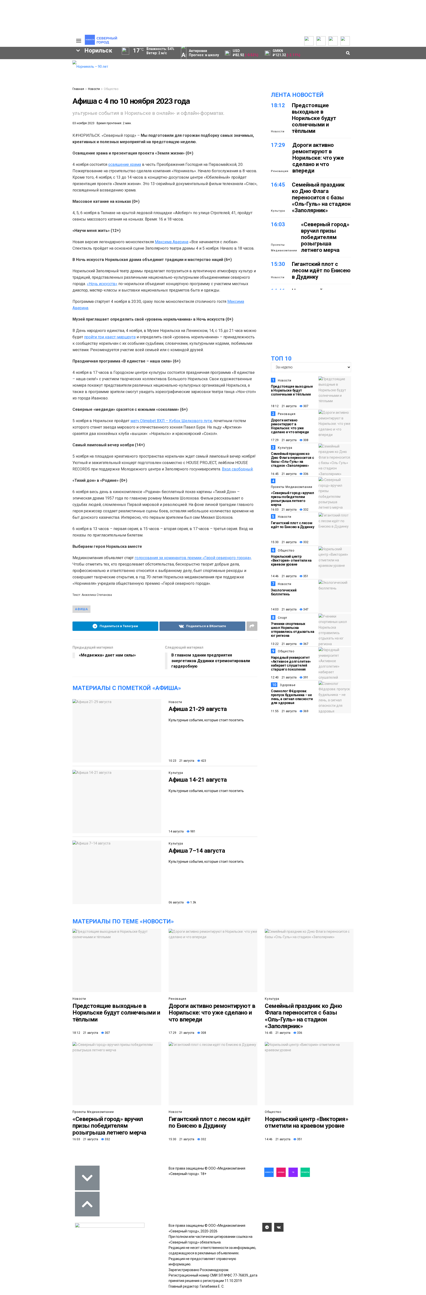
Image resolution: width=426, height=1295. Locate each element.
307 (305, 406)
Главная (78, 89)
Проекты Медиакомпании (284, 247)
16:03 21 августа (284, 509)
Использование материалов (49, 85)
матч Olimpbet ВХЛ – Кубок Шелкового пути (171, 420)
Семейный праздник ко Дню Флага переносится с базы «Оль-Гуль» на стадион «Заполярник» (321, 197)
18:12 (278, 105)
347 (305, 609)
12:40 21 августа (284, 677)
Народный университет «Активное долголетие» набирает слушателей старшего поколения (291, 663)
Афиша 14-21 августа (198, 779)
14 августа (176, 831)
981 (192, 831)
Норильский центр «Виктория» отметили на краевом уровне (291, 560)
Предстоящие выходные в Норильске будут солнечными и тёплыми (314, 118)
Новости (94, 89)
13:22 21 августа (284, 644)
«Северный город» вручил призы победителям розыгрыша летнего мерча (325, 237)
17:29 (278, 145)
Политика (45, 78)
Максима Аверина (171, 242)
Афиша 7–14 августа (197, 850)
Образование (49, 120)
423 (203, 760)
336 (305, 474)
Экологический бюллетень (283, 592)
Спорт (282, 618)
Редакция (45, 63)
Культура (176, 772)
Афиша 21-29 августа (198, 709)
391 (305, 677)
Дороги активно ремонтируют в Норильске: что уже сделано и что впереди (318, 158)
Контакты (45, 73)
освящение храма (124, 164)
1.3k (193, 902)
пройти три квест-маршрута (110, 337)
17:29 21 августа (284, 440)
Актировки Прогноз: (204, 53)
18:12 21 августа (284, 406)
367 (305, 644)
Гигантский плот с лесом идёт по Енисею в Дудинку (321, 270)
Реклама (44, 68)
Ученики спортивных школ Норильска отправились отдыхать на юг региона (292, 630)
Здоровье (288, 685)
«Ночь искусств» (102, 283)
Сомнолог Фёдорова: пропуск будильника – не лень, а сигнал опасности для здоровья (292, 697)
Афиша (81, 609)
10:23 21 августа (181, 760)
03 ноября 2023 (83, 123)
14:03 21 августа (284, 609)
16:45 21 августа (284, 474)
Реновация (279, 171)
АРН (28, 112)
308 (305, 440)
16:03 (278, 224)
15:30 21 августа (284, 542)
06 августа (176, 902)
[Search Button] (61, 152)
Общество (111, 89)
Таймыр (48, 103)
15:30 (278, 264)
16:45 (278, 185)
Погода (43, 93)
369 (305, 711)
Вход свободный (237, 469)
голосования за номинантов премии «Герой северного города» (193, 557)
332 (305, 509)
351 (305, 576)
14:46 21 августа (284, 576)
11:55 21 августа (284, 711)
